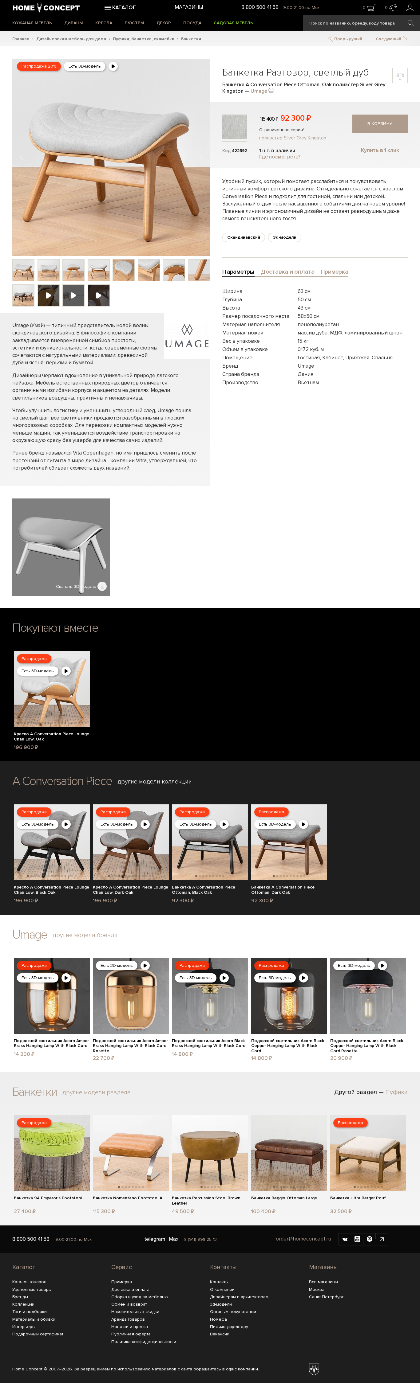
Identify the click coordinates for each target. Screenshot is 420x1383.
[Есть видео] (113, 66)
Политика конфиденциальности (143, 1341)
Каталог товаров (29, 1281)
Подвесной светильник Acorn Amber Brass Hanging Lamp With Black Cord (51, 1043)
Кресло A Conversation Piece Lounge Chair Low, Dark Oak (130, 890)
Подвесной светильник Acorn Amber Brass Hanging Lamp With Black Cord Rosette (130, 1046)
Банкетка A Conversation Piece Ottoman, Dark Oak (283, 890)
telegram (154, 1239)
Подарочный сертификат (37, 1334)
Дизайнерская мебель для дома (71, 38)
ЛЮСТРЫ (134, 22)
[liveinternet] (382, 1239)
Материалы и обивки (33, 1319)
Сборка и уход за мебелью (139, 1296)
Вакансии (219, 1334)
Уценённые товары (32, 1289)
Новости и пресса (129, 1326)
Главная (21, 38)
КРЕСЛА (103, 22)
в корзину (380, 123)
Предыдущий (347, 38)
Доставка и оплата (130, 1289)
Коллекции (23, 1304)
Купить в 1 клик (380, 150)
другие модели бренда (85, 935)
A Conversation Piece (62, 781)
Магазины (189, 7)
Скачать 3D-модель (76, 586)
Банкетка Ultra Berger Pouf (358, 1198)
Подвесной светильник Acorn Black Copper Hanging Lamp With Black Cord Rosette (366, 1046)
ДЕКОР (164, 22)
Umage (259, 91)
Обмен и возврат (129, 1304)
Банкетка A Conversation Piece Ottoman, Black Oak (203, 890)
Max (173, 1239)
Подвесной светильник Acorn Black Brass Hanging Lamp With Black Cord (208, 1043)
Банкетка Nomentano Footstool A (127, 1198)
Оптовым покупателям (233, 1311)
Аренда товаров (128, 1319)
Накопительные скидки (135, 1311)
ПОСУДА (192, 22)
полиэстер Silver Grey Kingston (292, 138)
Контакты (223, 1267)
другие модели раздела (96, 1092)
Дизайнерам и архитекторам (239, 1296)
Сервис (121, 1267)
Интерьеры (23, 1326)
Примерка (121, 1281)
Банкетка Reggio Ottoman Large (284, 1198)
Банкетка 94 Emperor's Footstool (48, 1198)
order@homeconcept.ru (303, 1239)
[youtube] (357, 1239)
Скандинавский (243, 237)
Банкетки (191, 38)
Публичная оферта (131, 1334)
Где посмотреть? (279, 157)
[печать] (271, 90)
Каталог (23, 1267)
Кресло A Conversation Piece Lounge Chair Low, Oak (51, 737)
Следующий (389, 38)
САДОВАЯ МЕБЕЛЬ (233, 22)
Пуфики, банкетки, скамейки (143, 38)
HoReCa (218, 1319)
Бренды (20, 1296)
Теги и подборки (29, 1311)
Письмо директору (229, 1326)
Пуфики (396, 1092)
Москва (316, 1289)
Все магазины (323, 1281)
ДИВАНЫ (73, 22)
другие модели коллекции (154, 781)
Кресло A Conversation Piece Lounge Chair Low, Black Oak (51, 890)
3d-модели (284, 237)
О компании (222, 1289)
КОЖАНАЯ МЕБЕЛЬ (32, 22)
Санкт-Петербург (326, 1296)
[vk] (345, 1239)
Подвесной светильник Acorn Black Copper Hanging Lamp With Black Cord (287, 1046)
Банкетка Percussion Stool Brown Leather (206, 1201)
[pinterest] (369, 1239)
